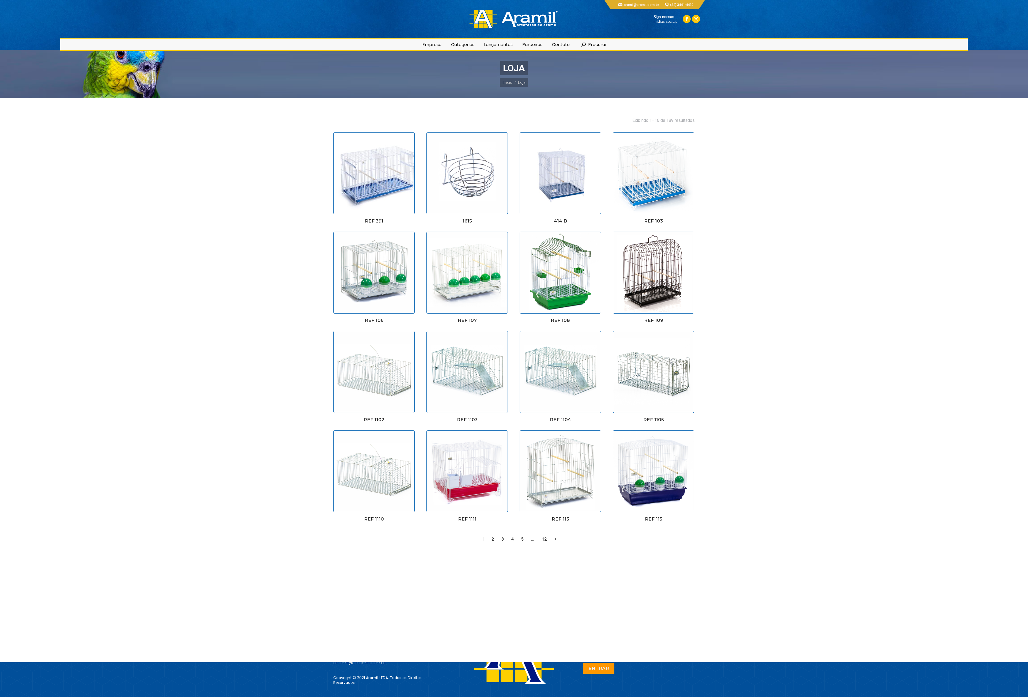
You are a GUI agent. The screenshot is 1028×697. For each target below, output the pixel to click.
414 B (560, 221)
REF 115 (653, 519)
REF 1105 (653, 419)
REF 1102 (374, 419)
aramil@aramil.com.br (641, 5)
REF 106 (374, 320)
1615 (467, 221)
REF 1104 (560, 419)
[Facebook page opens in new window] (687, 19)
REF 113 (560, 519)
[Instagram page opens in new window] (696, 19)
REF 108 (560, 320)
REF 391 (374, 221)
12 (544, 539)
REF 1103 (467, 419)
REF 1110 (374, 519)
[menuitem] (432, 44)
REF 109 (653, 320)
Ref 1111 (467, 519)
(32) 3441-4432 (681, 5)
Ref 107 (467, 320)
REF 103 (653, 221)
